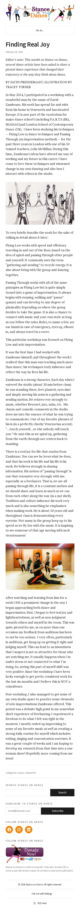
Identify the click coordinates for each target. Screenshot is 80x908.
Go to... (40, 30)
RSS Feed (42, 903)
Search (62, 793)
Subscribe (57, 811)
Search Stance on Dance (24, 785)
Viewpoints (30, 773)
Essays (20, 773)
